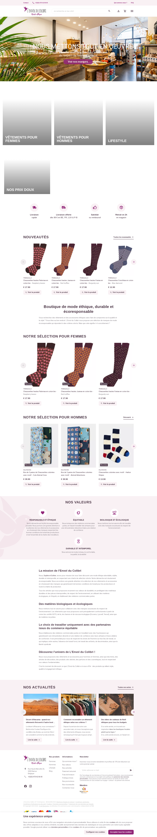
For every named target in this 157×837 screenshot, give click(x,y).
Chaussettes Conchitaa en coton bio (120, 281)
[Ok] (131, 770)
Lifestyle (52, 768)
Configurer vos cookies (95, 832)
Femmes (52, 761)
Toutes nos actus (124, 687)
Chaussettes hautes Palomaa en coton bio (35, 281)
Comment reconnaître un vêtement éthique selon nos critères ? (78, 721)
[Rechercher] (109, 11)
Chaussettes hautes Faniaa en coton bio (91, 281)
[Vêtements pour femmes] (27, 114)
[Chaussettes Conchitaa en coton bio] (121, 260)
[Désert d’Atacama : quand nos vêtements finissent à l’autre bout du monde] (40, 705)
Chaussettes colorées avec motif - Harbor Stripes (115, 473)
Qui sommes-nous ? (120, 3)
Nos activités (67, 768)
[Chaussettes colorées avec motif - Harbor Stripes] (116, 446)
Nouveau (28, 384)
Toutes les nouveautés (122, 237)
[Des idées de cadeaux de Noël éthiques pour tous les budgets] (116, 705)
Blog (50, 771)
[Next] (133, 262)
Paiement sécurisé (69, 771)
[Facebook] (25, 786)
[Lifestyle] (130, 114)
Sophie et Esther (50, 576)
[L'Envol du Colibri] (34, 11)
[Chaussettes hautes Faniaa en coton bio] (92, 260)
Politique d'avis (67, 778)
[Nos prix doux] (27, 171)
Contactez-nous (68, 788)
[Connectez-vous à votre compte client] (118, 11)
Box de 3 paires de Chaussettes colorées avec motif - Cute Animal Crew (38, 473)
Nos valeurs (66, 765)
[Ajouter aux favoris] (55, 346)
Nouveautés (36, 237)
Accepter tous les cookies (121, 832)
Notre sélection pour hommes (55, 417)
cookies (112, 822)
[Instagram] (30, 786)
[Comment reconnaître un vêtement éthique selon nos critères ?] (78, 705)
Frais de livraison (68, 775)
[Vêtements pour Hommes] (78, 114)
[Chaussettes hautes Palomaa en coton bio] (36, 260)
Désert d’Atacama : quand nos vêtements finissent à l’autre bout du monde (41, 721)
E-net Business (44, 806)
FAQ (132, 3)
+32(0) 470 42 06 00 (35, 777)
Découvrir (127, 417)
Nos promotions (68, 781)
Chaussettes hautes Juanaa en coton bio (63, 281)
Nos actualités (39, 687)
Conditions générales (82, 802)
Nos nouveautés (68, 785)
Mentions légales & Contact (65, 802)
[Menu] (132, 11)
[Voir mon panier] (125, 11)
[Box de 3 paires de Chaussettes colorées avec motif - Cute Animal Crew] (40, 446)
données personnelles (59, 827)
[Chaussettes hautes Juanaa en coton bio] (64, 260)
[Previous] (23, 262)
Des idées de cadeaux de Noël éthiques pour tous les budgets (114, 721)
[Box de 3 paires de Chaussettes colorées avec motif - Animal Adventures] (78, 446)
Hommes (52, 765)
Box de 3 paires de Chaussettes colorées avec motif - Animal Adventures (76, 473)
